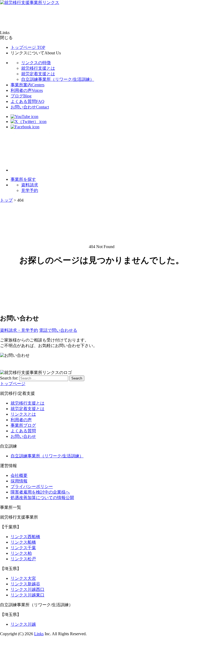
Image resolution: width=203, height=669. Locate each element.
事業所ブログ (23, 425)
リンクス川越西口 (27, 589)
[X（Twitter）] (29, 121)
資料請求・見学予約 (19, 330)
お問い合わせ (30, 107)
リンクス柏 (21, 553)
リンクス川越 (23, 624)
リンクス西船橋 (25, 536)
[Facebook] (25, 127)
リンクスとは (23, 414)
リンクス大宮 (23, 578)
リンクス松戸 (23, 559)
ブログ (21, 96)
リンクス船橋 (23, 542)
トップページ (28, 47)
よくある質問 (27, 101)
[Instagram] (32, 170)
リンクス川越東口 (27, 595)
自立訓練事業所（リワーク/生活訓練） (57, 79)
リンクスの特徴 (36, 62)
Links (39, 634)
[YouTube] (24, 116)
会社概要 (19, 475)
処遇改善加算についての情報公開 (42, 497)
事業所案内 (27, 85)
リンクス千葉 (23, 547)
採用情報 (19, 481)
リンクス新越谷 (25, 584)
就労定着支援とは (38, 74)
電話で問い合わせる (58, 330)
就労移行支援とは (38, 68)
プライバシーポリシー (32, 486)
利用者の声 (27, 90)
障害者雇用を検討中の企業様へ (40, 492)
